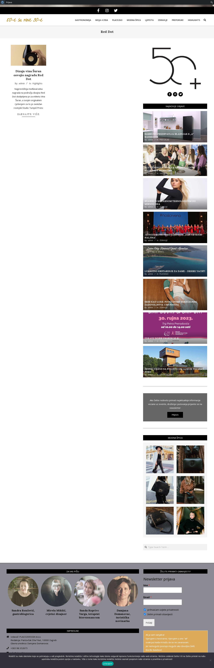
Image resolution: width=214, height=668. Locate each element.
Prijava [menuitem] (9, 2)
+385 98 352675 (19, 648)
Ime (146, 585)
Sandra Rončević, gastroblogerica (23, 612)
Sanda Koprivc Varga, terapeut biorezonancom (89, 614)
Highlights (37, 83)
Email (147, 597)
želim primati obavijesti (160, 614)
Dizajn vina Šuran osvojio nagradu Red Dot (28, 75)
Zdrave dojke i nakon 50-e (162, 338)
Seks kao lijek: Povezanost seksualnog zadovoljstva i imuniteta (171, 303)
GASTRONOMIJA (166, 173)
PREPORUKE (164, 139)
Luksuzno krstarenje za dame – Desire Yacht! (175, 271)
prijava (175, 415)
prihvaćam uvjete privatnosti (163, 609)
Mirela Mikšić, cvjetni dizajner (56, 612)
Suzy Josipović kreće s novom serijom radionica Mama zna (170, 169)
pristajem (107, 663)
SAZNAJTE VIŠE (28, 114)
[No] (210, 660)
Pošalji (149, 622)
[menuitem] (2, 2)
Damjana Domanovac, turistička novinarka (122, 616)
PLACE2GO (164, 274)
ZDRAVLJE (163, 207)
